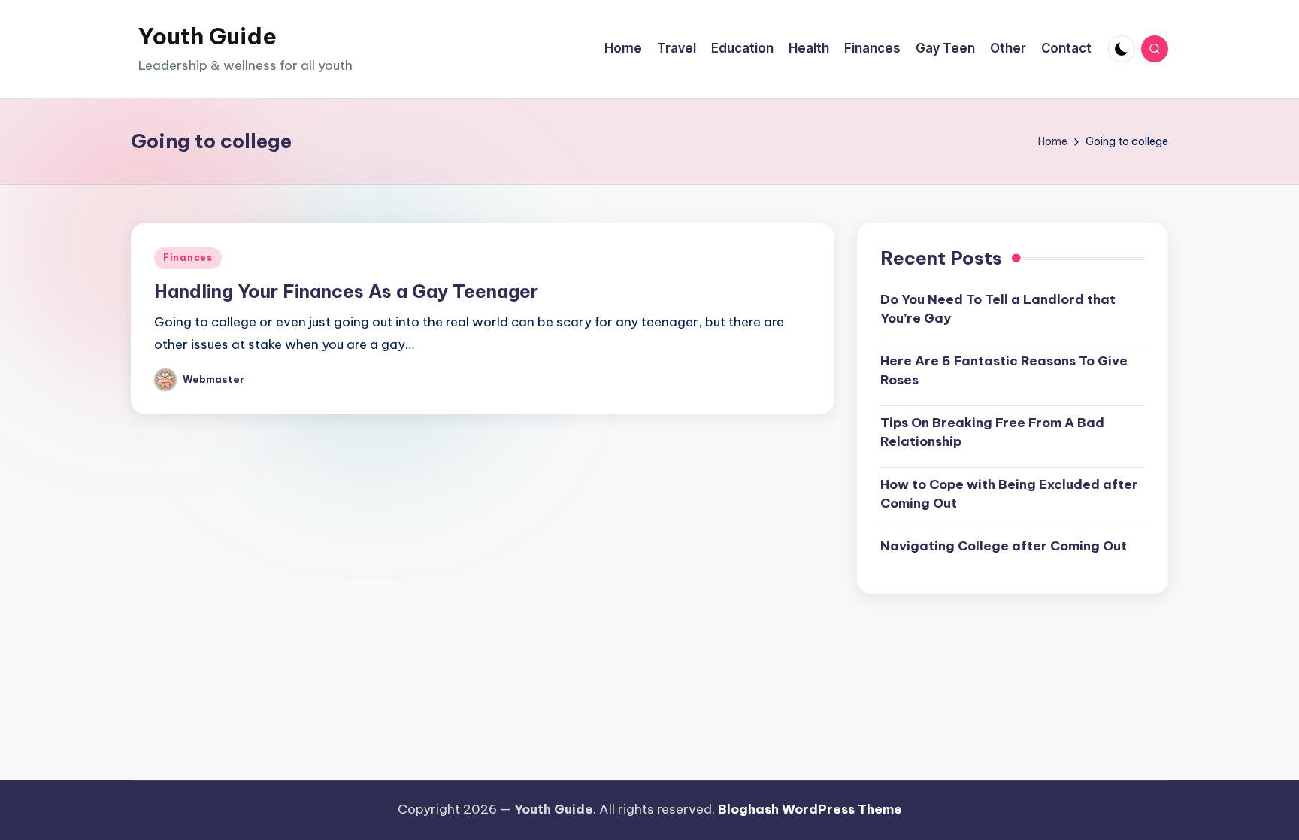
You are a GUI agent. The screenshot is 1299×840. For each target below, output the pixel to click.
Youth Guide (207, 36)
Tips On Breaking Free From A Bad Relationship (992, 432)
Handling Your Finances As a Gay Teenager (346, 291)
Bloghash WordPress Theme (810, 809)
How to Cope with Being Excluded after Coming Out (1009, 494)
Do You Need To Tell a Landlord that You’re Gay (998, 309)
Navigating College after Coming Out (1003, 546)
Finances (188, 257)
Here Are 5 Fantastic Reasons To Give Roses (1004, 371)
